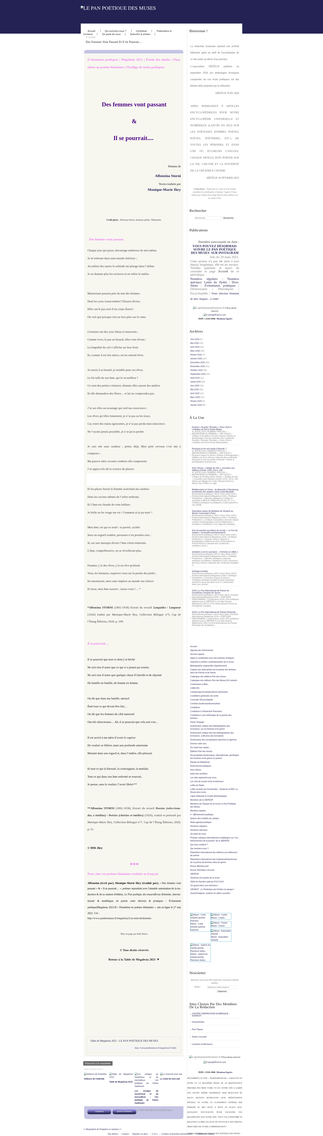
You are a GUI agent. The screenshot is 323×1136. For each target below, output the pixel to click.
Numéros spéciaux (198, 830)
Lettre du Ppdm (215, 282)
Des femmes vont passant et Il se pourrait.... (114, 42)
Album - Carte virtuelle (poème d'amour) (197, 927)
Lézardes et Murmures (202, 1044)
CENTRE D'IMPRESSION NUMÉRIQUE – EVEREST (211, 1014)
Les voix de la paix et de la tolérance (207, 781)
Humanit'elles (198, 1022)
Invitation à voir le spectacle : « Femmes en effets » (215, 552)
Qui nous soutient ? (199, 844)
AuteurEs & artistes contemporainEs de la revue (212, 662)
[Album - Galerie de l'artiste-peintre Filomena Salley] (200, 951)
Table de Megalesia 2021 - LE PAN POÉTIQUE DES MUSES (124, 1040)
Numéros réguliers (204, 279)
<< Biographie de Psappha (95, 1129)
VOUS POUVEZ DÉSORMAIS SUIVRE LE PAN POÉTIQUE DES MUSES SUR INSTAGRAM (215, 249)
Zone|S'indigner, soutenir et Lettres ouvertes (210, 893)
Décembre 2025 (198, 362)
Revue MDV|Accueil (199, 866)
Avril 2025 (195, 393)
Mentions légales (224, 318)
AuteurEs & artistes (140, 34)
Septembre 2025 (198, 374)
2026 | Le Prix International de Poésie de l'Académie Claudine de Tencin (210, 591)
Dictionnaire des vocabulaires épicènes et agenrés (213, 740)
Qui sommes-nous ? (116, 31)
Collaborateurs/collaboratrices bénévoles (209, 692)
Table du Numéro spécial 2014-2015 (207, 881)
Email (197, 987)
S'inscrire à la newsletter (98, 1063)
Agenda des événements (201, 650)
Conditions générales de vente (204, 696)
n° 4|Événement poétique (201, 814)
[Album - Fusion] (219, 923)
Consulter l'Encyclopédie (201, 700)
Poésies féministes (124, 1111)
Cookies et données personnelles (177, 1134)
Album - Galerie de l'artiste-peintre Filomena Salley (199, 957)
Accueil (92, 31)
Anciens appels (197, 654)
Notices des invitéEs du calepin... (205, 818)
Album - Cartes (218, 918)
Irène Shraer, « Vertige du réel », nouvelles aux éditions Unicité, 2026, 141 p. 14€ (213, 469)
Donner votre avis (198, 743)
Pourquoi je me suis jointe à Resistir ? (209, 449)
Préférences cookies (205, 1134)
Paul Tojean (197, 1029)
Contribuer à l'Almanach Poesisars (206, 711)
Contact (125, 1134)
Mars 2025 (195, 397)
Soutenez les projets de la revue (205, 878)
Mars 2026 (195, 351)
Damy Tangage (197, 722)
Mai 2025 (194, 389)
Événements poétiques (220, 285)
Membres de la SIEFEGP (201, 800)
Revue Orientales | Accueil (202, 870)
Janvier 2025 (196, 405)
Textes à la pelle (199, 1037)
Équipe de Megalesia (200, 762)
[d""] (215, 315)
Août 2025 (195, 378)
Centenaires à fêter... (199, 684)
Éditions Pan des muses (201, 751)
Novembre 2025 (198, 366)
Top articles (113, 1134)
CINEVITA (194, 688)
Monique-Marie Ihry (164, 189)
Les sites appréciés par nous (203, 777)
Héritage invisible (200, 571)
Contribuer (141, 31)
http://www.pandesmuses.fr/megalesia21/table (155, 1048)
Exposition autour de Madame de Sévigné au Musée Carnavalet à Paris (212, 512)
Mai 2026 (194, 343)
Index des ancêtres (199, 774)
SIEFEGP (194, 874)
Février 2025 (196, 401)
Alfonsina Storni (168, 176)
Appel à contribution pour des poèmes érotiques (212, 658)
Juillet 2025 (195, 382)
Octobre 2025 (196, 370)
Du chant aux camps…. (200, 747)
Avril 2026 (195, 347)
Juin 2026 (195, 339)
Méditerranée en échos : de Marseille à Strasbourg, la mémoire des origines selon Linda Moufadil (215, 490)
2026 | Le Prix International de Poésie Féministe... (214, 612)
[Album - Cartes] (219, 915)
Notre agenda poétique (200, 822)
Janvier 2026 (196, 358)
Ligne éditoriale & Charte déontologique (208, 796)
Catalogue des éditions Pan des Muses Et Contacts (213, 680)
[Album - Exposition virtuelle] (221, 934)
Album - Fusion (218, 926)
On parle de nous (111, 34)
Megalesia (99, 1111)
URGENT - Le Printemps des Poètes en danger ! (212, 889)
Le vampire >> (114, 1129)
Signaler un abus (140, 1134)
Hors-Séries (195, 770)
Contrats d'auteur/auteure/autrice (205, 703)
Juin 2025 (195, 385)
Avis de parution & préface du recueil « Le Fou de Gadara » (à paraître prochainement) (215, 531)
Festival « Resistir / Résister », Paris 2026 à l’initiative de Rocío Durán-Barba (211, 428)
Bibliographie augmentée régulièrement (208, 666)
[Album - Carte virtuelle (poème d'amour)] (200, 921)
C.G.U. (155, 1134)
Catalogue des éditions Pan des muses (208, 676)
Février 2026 (196, 355)
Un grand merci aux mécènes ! (204, 885)
